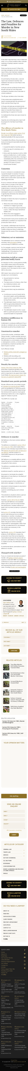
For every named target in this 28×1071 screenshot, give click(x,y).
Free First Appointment (10, 922)
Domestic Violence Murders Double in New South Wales (17, 691)
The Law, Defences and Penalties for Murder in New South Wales (12, 26)
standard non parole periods (11, 386)
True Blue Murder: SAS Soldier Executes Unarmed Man (17, 666)
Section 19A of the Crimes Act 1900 (11, 367)
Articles (7, 15)
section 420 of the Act (13, 500)
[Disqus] (14, 765)
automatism (13, 242)
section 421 (7, 512)
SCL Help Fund (7, 860)
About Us (6, 911)
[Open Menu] (2, 5)
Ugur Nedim (8, 36)
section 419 (12, 532)
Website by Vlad (14, 1067)
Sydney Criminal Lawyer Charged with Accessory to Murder (17, 700)
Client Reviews (7, 919)
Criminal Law (7, 849)
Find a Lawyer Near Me (10, 930)
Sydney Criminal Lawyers (15, 558)
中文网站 (5, 939)
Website (5, 615)
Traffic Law (6, 852)
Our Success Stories (9, 916)
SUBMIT (14, 835)
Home (2, 15)
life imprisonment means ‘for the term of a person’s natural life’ (13, 376)
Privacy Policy (14, 1060)
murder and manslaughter (18, 567)
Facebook (10, 615)
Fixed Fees (6, 913)
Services (5, 855)
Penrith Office (21, 1012)
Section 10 (6, 936)
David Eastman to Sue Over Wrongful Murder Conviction (17, 674)
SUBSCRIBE (14, 651)
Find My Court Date (9, 933)
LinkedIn (16, 615)
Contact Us (7, 927)
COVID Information (9, 866)
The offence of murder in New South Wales (12, 129)
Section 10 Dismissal (9, 858)
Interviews (6, 863)
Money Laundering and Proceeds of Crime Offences (13, 869)
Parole (5, 873)
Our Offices (6, 925)
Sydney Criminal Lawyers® (19, 1061)
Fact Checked (22, 37)
